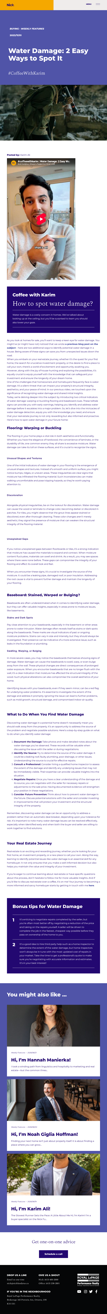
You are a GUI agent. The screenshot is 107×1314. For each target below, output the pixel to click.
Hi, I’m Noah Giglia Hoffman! (44, 1134)
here (91, 885)
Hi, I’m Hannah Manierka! (41, 1060)
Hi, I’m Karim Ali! (30, 1208)
